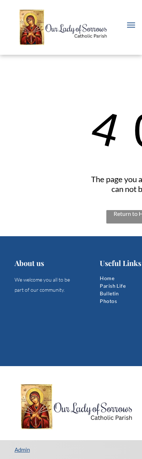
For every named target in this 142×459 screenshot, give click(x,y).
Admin (22, 449)
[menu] (131, 25)
